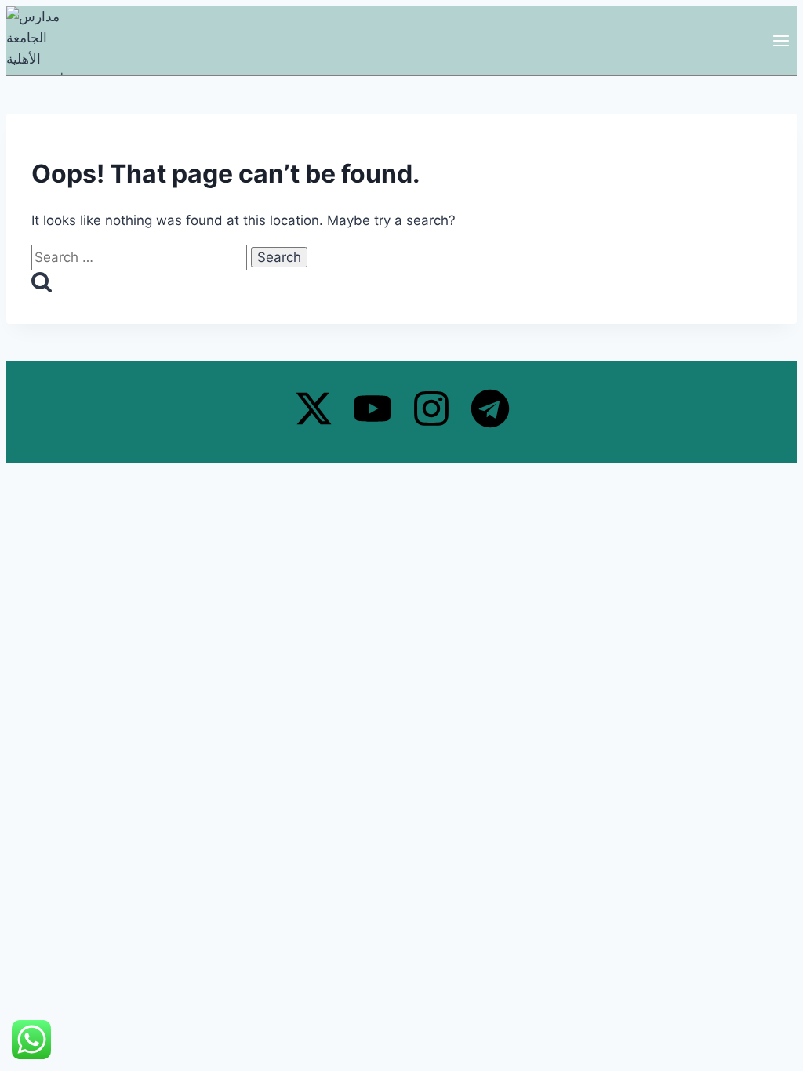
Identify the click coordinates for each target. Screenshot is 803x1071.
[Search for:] (141, 257)
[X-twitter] (313, 408)
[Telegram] (490, 408)
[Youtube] (372, 408)
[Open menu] (781, 40)
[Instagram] (431, 408)
